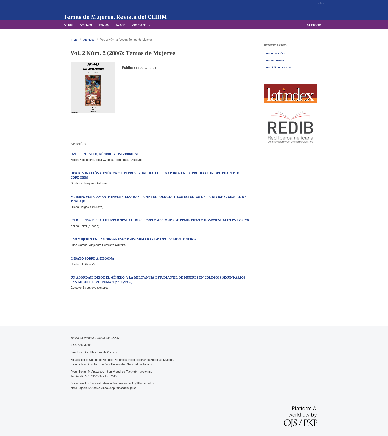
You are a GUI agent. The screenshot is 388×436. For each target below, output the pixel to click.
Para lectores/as (274, 53)
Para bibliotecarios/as (278, 67)
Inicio (74, 39)
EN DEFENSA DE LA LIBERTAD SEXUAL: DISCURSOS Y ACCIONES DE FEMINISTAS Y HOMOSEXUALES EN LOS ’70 (160, 220)
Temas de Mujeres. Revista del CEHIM (115, 16)
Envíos (104, 24)
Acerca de (140, 24)
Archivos (86, 24)
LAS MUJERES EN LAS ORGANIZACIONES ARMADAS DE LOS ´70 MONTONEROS (133, 239)
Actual (68, 24)
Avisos (120, 24)
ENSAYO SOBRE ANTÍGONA (92, 258)
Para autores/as (274, 60)
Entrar (320, 3)
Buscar (315, 24)
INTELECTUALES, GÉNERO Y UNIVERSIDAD (105, 154)
